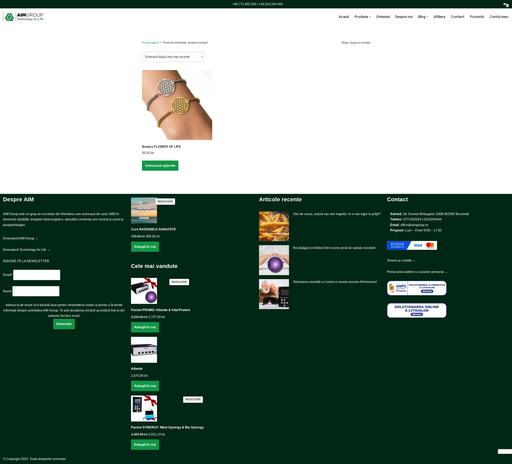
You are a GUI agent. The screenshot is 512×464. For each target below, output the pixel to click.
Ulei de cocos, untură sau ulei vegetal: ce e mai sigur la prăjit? (337, 214)
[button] (370, 17)
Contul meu (499, 17)
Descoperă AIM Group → (20, 238)
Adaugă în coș (145, 246)
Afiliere (439, 17)
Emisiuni (383, 17)
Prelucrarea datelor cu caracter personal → (417, 272)
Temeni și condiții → (401, 260)
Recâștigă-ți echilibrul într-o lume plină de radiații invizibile (334, 248)
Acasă (344, 17)
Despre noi (404, 17)
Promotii (477, 17)
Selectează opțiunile (160, 165)
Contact (457, 17)
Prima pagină (150, 42)
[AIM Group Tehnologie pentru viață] (23, 17)
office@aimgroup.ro (414, 225)
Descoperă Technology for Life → (26, 249)
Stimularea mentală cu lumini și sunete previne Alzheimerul (335, 282)
